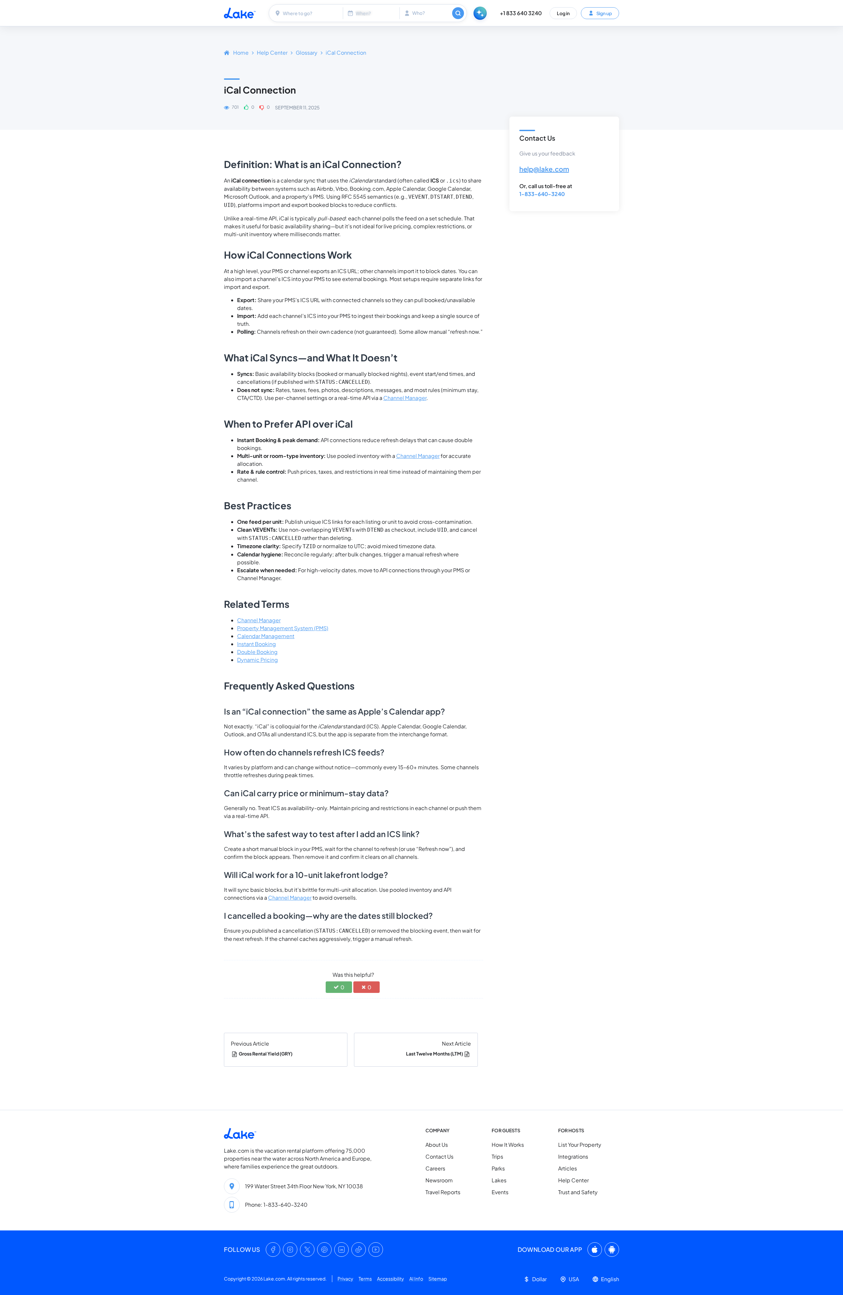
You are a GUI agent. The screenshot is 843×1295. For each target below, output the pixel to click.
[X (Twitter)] (307, 1249)
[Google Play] (612, 1249)
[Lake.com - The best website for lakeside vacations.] (240, 13)
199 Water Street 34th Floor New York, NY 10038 (304, 1186)
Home (241, 52)
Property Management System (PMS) (282, 628)
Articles (567, 1168)
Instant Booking (256, 643)
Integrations (573, 1156)
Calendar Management (265, 636)
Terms (365, 1278)
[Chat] (480, 13)
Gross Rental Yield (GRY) (265, 1053)
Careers (435, 1168)
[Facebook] (273, 1249)
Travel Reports (442, 1192)
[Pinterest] (324, 1249)
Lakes (499, 1180)
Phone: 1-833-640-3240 (276, 1204)
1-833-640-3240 (542, 193)
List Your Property (579, 1144)
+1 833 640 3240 (521, 13)
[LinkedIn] (341, 1249)
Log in (563, 13)
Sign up (604, 13)
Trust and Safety (578, 1192)
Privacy (345, 1278)
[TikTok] (358, 1249)
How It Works (508, 1144)
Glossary (306, 52)
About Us (436, 1144)
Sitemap (437, 1278)
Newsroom (439, 1180)
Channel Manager (404, 397)
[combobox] (306, 13)
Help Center (272, 52)
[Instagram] (290, 1249)
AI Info (416, 1278)
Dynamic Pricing (257, 659)
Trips (497, 1156)
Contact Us (439, 1156)
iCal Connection (346, 52)
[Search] (458, 13)
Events (500, 1192)
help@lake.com (544, 169)
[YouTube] (375, 1249)
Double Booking (257, 651)
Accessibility (390, 1278)
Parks (498, 1168)
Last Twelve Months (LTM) (434, 1053)
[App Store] (594, 1249)
